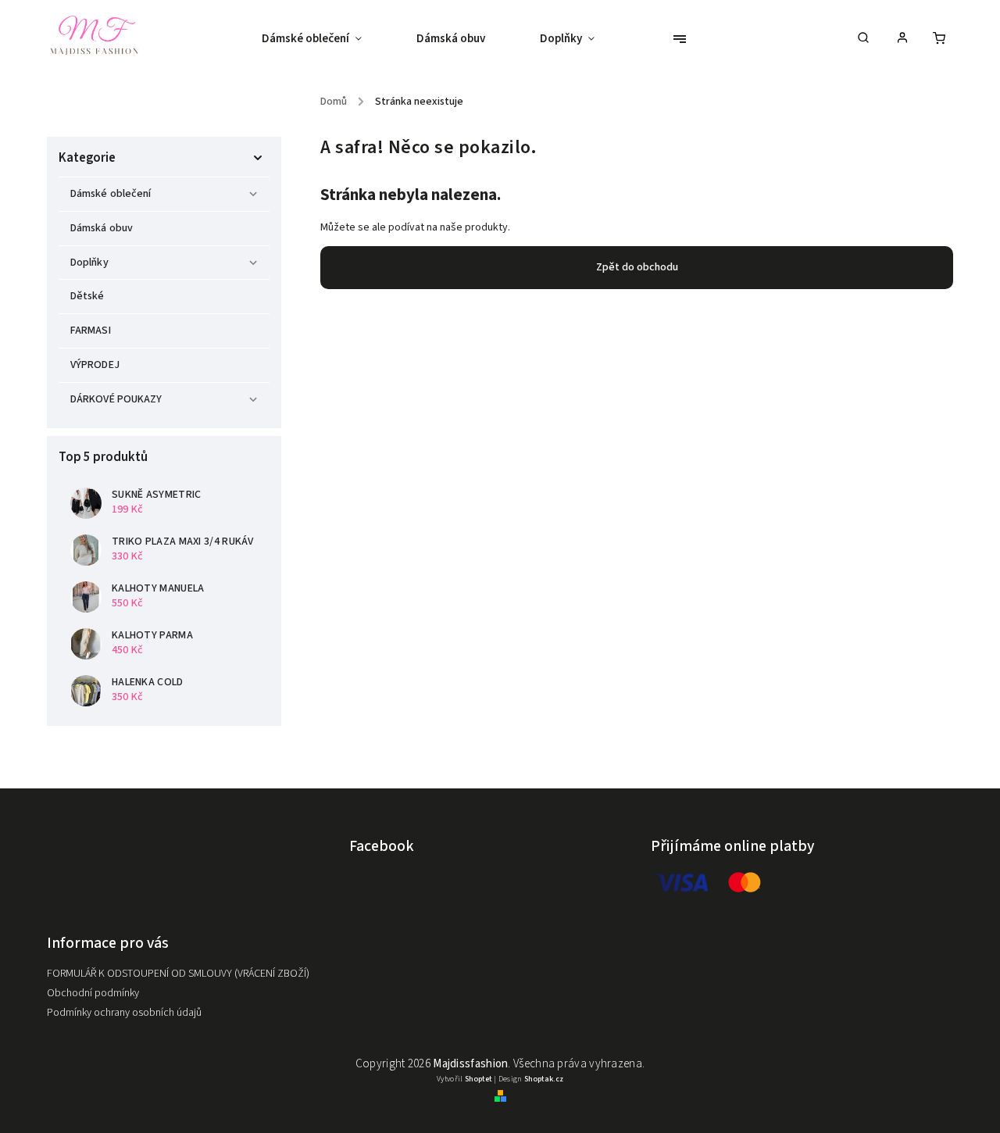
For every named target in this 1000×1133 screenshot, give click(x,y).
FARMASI (90, 330)
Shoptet (478, 1079)
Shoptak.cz (543, 1079)
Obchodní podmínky (93, 993)
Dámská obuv (101, 228)
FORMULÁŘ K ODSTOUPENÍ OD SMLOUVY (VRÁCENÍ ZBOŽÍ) (178, 973)
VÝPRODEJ (95, 365)
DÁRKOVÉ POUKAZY (116, 399)
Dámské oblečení (111, 194)
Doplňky (89, 262)
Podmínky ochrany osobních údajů (124, 1012)
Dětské (88, 296)
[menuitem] (325, 39)
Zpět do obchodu (637, 267)
